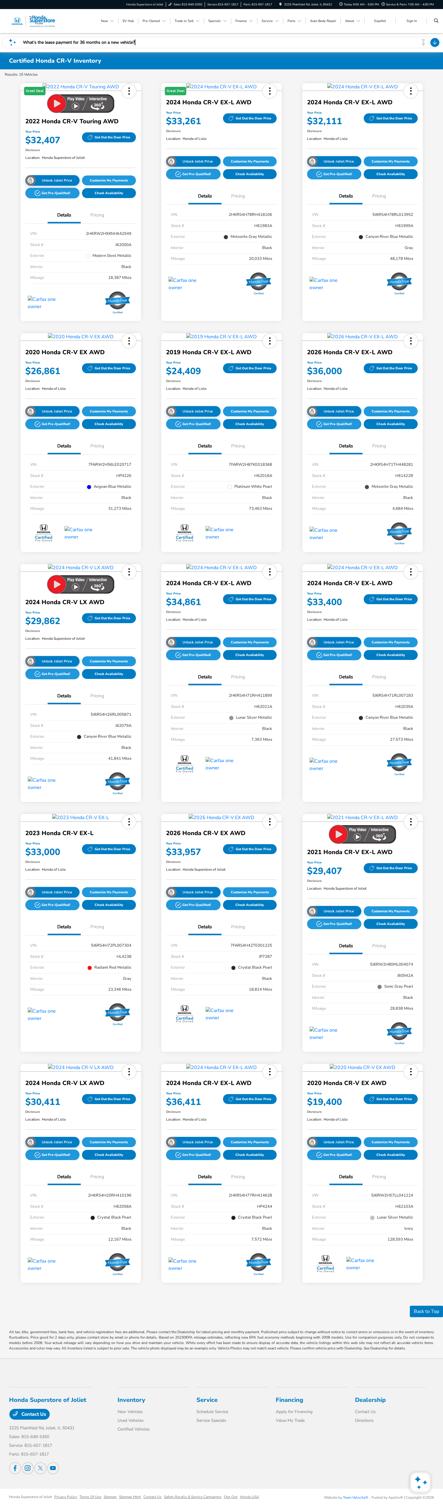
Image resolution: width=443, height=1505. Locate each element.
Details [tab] (64, 215)
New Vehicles (130, 1412)
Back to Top (426, 1311)
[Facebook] (15, 1468)
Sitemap (110, 1496)
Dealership (370, 1400)
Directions (364, 1420)
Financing (289, 1400)
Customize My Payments (109, 180)
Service (207, 1400)
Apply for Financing (294, 1412)
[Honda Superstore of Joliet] (36, 20)
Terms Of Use (90, 1496)
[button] (52, 193)
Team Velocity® (355, 1497)
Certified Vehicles (134, 1429)
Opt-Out (230, 1496)
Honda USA (249, 1496)
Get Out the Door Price (112, 137)
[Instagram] (28, 1468)
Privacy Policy (65, 1496)
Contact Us (33, 1414)
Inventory (131, 1400)
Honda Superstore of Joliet (30, 1496)
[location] (280, 4)
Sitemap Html (130, 1496)
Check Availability (109, 193)
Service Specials (211, 1420)
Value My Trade (290, 1420)
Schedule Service (212, 1412)
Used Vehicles (131, 1420)
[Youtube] (53, 1468)
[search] (436, 21)
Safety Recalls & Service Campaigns (193, 1496)
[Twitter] (40, 1468)
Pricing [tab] (97, 215)
